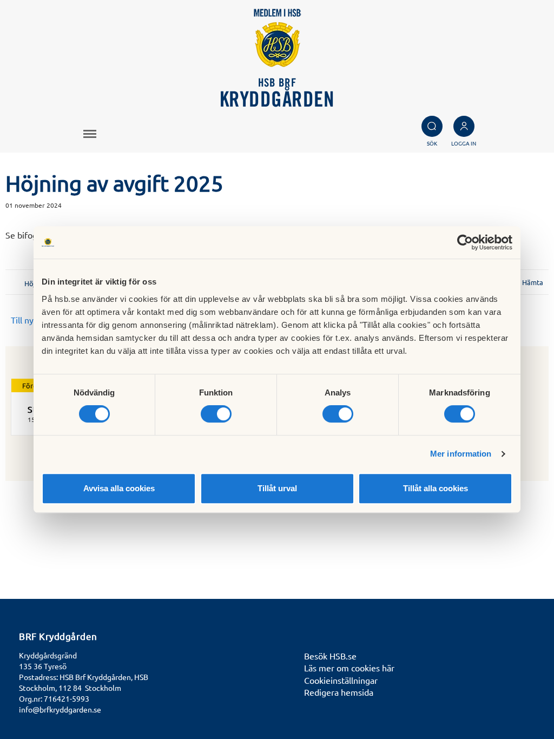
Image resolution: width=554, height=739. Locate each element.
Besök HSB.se (330, 655)
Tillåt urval (277, 488)
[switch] (216, 414)
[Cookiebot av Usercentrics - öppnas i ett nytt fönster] (465, 242)
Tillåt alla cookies (435, 488)
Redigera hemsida (338, 692)
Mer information (461, 453)
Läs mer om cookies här (349, 667)
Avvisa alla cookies (119, 488)
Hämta (532, 282)
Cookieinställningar (341, 680)
